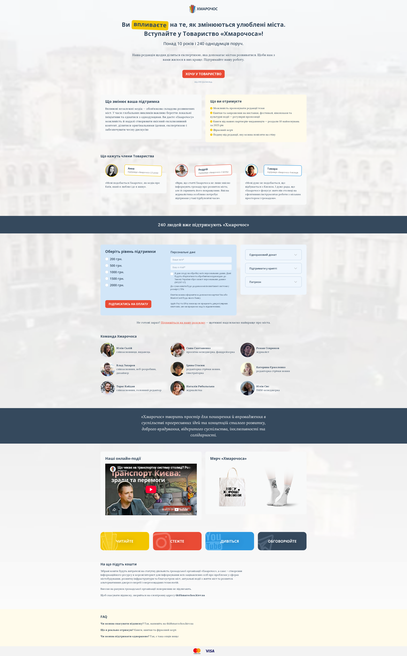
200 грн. (116, 259)
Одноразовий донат (263, 255)
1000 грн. (117, 272)
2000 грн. (117, 285)
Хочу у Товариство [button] (203, 74)
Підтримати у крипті (263, 268)
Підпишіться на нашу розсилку (183, 322)
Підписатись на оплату (128, 304)
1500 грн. (117, 278)
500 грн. (116, 265)
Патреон (255, 282)
